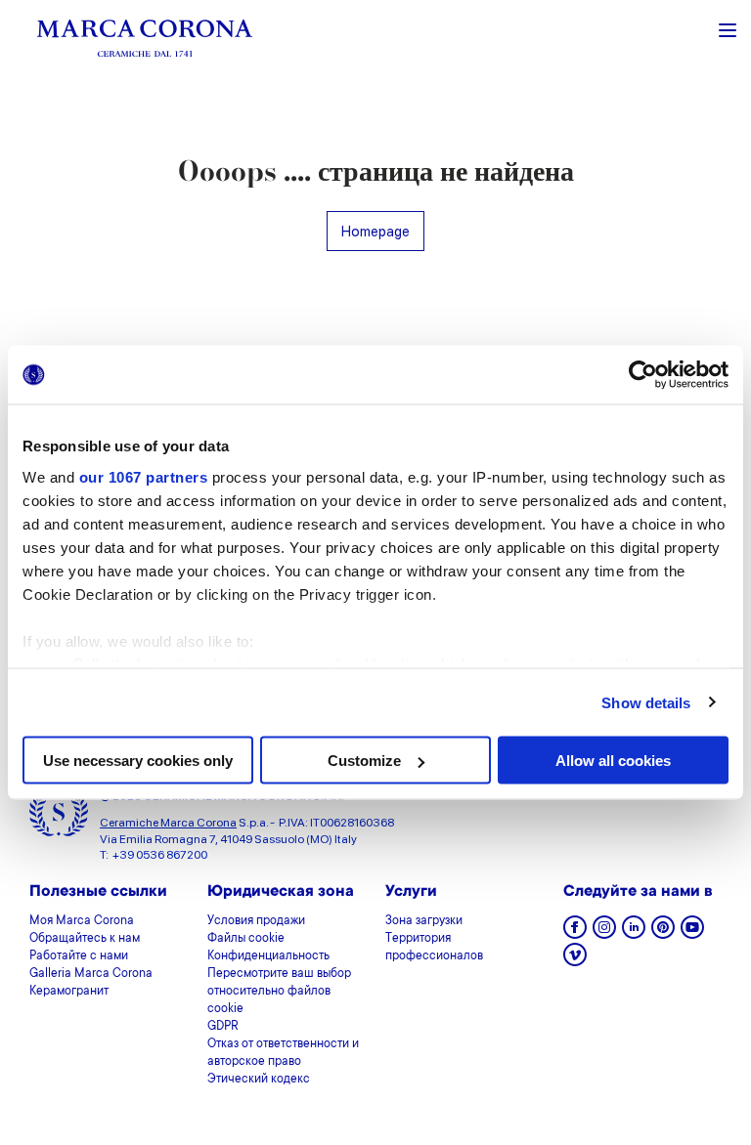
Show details (645, 702)
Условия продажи (256, 921)
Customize (364, 760)
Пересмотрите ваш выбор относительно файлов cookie (279, 991)
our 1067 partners (143, 476)
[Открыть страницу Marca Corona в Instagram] (604, 933)
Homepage (375, 231)
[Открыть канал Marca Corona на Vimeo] (575, 961)
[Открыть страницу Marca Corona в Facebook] (575, 933)
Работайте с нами (78, 956)
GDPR (223, 1027)
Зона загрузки (424, 921)
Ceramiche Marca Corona (168, 822)
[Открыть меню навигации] (727, 28)
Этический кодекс (258, 1079)
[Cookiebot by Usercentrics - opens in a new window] (643, 375)
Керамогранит (69, 991)
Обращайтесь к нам (84, 939)
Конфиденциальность (268, 956)
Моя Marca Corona (81, 921)
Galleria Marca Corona (91, 974)
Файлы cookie (246, 939)
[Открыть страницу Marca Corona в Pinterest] (663, 933)
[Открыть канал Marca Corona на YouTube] (692, 933)
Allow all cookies (613, 760)
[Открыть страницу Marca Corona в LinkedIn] (633, 933)
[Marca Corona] (144, 38)
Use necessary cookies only (138, 760)
